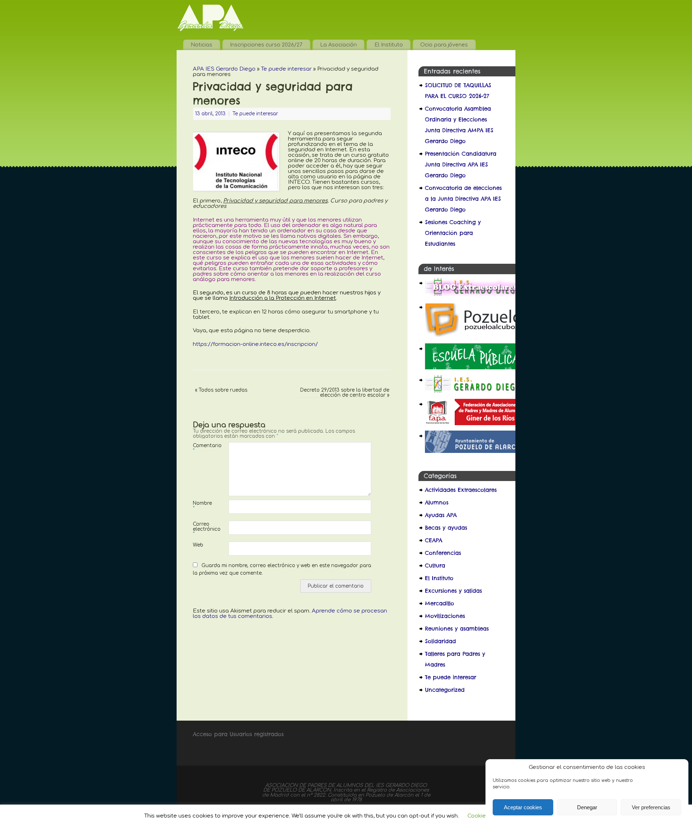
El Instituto (388, 45)
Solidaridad (440, 641)
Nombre (202, 505)
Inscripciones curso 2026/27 (266, 45)
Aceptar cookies (523, 807)
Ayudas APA (441, 515)
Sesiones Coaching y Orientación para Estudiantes (453, 233)
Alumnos (436, 502)
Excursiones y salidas (453, 590)
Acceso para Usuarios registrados (238, 734)
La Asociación (338, 45)
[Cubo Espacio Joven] (474, 336)
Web (198, 545)
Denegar (587, 807)
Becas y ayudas (446, 527)
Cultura (435, 565)
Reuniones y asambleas (457, 628)
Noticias (201, 45)
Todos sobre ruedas (221, 390)
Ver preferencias (651, 807)
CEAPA (433, 540)
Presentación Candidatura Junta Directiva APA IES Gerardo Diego (460, 164)
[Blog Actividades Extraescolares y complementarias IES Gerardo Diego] (474, 294)
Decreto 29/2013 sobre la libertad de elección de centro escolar (344, 392)
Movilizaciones (445, 616)
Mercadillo (439, 603)
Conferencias (443, 552)
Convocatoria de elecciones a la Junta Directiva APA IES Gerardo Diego (463, 198)
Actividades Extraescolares (461, 489)
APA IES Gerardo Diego (224, 69)
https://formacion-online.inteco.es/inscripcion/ (255, 344)
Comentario (202, 448)
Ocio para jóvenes (444, 45)
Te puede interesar (286, 69)
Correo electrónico (202, 529)
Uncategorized (445, 689)
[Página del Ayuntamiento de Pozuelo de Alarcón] (474, 451)
